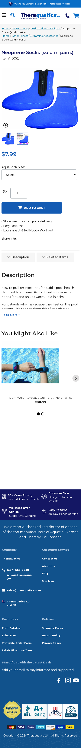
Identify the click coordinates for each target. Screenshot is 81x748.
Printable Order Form (17, 642)
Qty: (5, 191)
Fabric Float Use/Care (17, 650)
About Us (48, 566)
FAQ (45, 573)
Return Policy (51, 635)
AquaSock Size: (13, 167)
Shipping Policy (52, 628)
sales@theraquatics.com (24, 590)
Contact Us (49, 558)
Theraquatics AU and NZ (18, 603)
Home (6, 28)
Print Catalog (11, 628)
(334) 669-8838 (18, 569)
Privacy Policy (51, 642)
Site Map (48, 580)
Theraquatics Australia (59, 3)
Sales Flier (9, 635)
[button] (38, 413)
